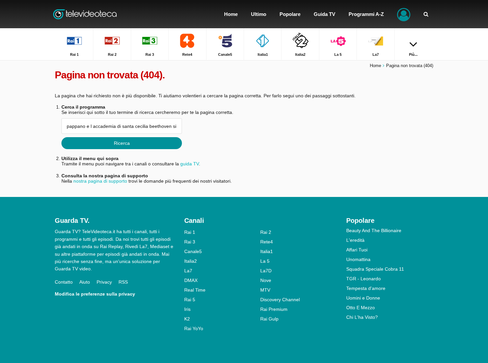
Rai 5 (189, 299)
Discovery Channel (280, 299)
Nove (265, 280)
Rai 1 (189, 232)
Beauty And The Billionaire (373, 230)
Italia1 (266, 251)
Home (375, 65)
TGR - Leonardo (363, 278)
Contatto (64, 282)
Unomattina (358, 259)
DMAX (191, 280)
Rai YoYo (193, 328)
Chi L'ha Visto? (362, 317)
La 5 (265, 261)
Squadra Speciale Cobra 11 (375, 269)
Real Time (194, 290)
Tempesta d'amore (365, 288)
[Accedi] (403, 14)
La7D (266, 270)
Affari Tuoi (356, 249)
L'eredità (355, 240)
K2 (187, 318)
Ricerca (122, 143)
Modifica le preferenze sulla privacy (95, 294)
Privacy (104, 282)
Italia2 (190, 261)
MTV (265, 290)
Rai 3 (189, 241)
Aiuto (84, 282)
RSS (123, 282)
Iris (187, 309)
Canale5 (193, 251)
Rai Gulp (269, 318)
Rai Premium (273, 309)
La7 (188, 270)
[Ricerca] (426, 14)
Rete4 (266, 241)
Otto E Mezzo (360, 307)
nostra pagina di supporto (100, 181)
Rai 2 (265, 232)
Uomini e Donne (363, 298)
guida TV (189, 163)
